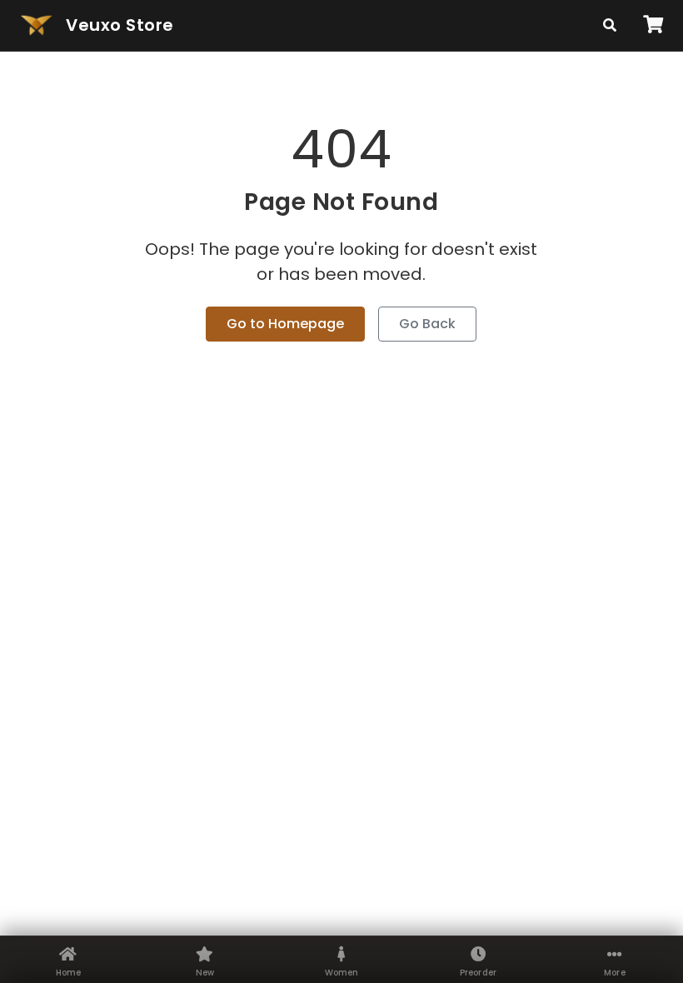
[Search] (609, 25)
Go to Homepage (285, 323)
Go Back (427, 323)
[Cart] (653, 24)
